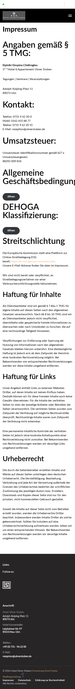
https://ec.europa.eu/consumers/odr (33, 261)
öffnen (11, 197)
